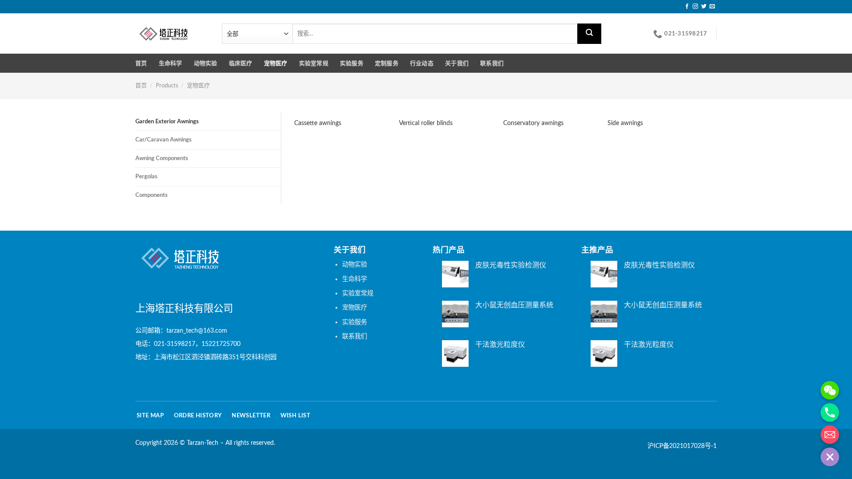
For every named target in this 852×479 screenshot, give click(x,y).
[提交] (589, 34)
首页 (141, 63)
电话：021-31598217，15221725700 (188, 344)
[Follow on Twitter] (703, 7)
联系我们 (492, 63)
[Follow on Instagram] (695, 7)
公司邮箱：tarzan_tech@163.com (181, 330)
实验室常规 (313, 63)
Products (167, 85)
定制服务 (386, 63)
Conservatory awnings (533, 123)
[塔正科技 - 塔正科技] (172, 33)
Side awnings (625, 123)
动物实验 (205, 63)
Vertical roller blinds (426, 123)
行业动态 (422, 63)
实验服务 (351, 63)
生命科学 (170, 63)
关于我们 (457, 63)
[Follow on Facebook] (687, 7)
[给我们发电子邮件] (712, 7)
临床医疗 (240, 63)
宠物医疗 (276, 63)
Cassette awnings (317, 123)
